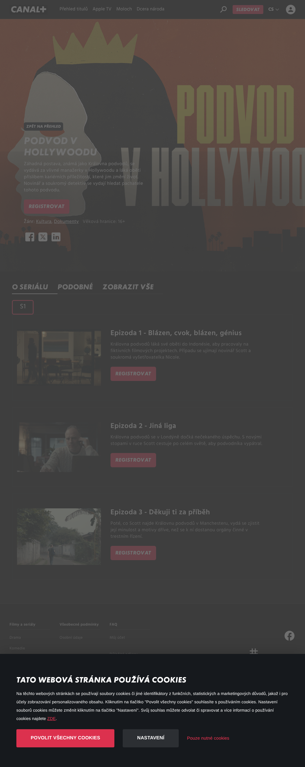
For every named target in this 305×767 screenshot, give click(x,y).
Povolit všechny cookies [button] (65, 738)
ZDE (51, 718)
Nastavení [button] (150, 738)
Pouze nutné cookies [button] (208, 738)
